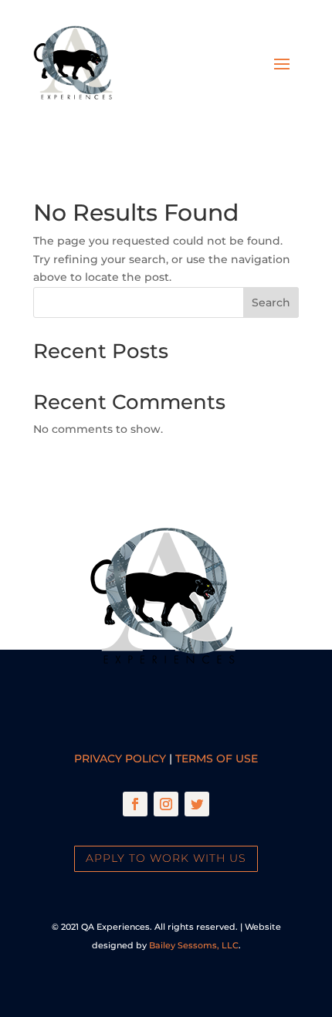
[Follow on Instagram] (166, 804)
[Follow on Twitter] (197, 804)
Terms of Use (216, 758)
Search (271, 302)
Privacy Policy (120, 758)
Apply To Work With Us (166, 858)
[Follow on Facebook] (135, 804)
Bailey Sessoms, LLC (194, 945)
